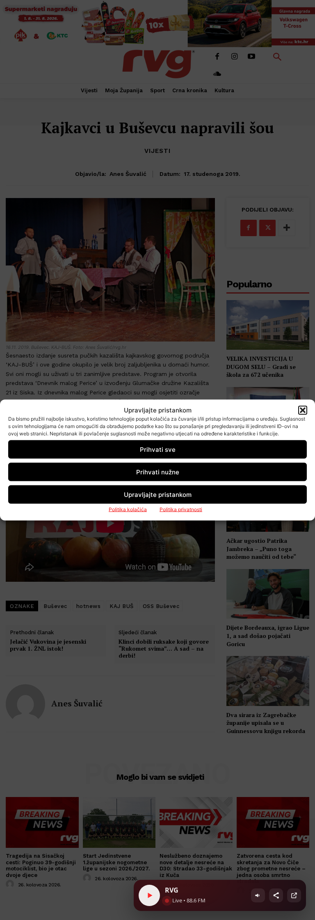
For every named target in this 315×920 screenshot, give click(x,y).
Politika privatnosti (181, 509)
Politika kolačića (128, 509)
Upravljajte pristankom (158, 494)
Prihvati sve (158, 449)
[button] (303, 410)
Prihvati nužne (157, 472)
